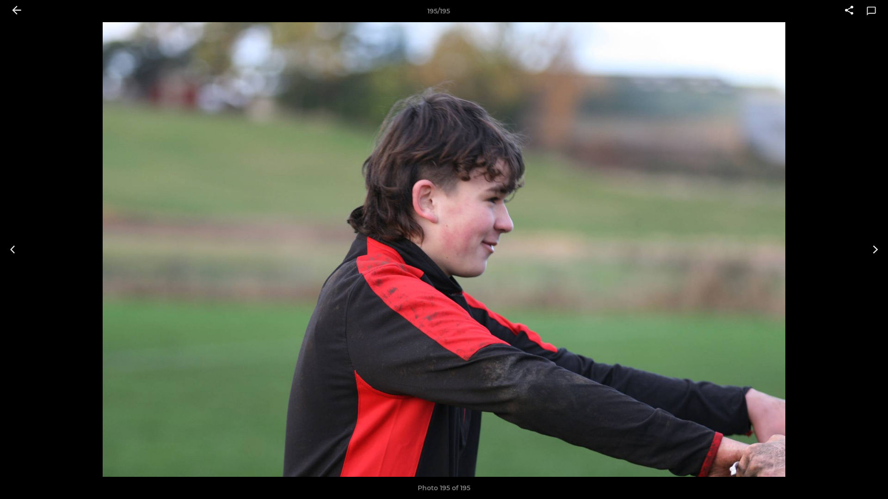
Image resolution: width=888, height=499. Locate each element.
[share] (849, 11)
